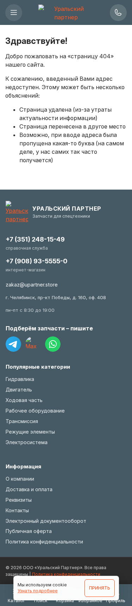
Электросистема (27, 442)
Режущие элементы (30, 432)
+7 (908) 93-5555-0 (36, 261)
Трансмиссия (22, 421)
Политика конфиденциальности (44, 542)
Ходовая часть (24, 400)
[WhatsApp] (53, 344)
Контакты (17, 510)
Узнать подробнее (38, 590)
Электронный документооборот (46, 521)
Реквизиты (19, 500)
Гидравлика (20, 379)
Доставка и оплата (29, 489)
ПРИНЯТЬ (99, 588)
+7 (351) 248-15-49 (35, 239)
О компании (20, 479)
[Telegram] (13, 344)
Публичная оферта (29, 531)
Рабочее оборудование (35, 411)
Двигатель (19, 390)
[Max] (33, 344)
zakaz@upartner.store (32, 285)
